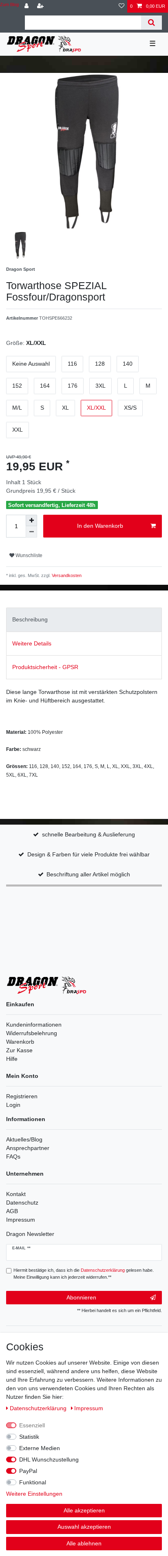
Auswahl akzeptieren (84, 1526)
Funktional (32, 1482)
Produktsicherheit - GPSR (45, 667)
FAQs (13, 1156)
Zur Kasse (19, 1050)
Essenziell (32, 1425)
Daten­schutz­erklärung (39, 1408)
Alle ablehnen (84, 1543)
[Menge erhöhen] (31, 520)
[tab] (84, 620)
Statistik (29, 1436)
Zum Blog (9, 4)
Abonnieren (81, 1297)
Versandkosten (66, 575)
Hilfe (12, 1059)
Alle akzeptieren (84, 1510)
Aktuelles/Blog (24, 1139)
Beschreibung (30, 619)
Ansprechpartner (27, 1148)
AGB (12, 1211)
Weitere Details (31, 643)
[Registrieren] (41, 6)
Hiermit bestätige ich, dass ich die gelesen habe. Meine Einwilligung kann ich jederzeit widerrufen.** (83, 1273)
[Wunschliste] (121, 6)
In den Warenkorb (100, 525)
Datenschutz (22, 1202)
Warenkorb (20, 1041)
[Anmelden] (27, 6)
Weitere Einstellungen (34, 1493)
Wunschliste (28, 555)
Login (13, 1105)
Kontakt (16, 1194)
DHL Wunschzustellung (49, 1459)
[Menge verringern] (31, 532)
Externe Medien (39, 1448)
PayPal (28, 1471)
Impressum (20, 1219)
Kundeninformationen (34, 1024)
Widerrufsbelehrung (31, 1033)
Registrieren (22, 1096)
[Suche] (151, 22)
